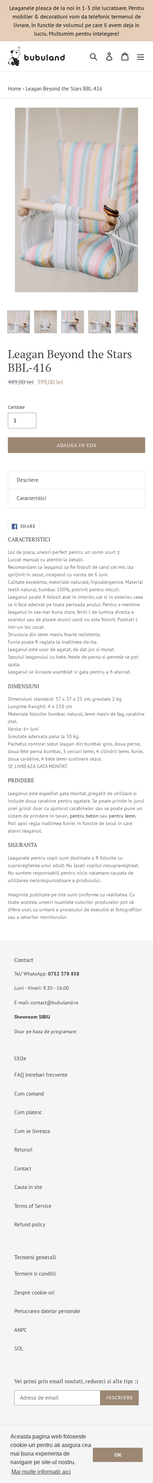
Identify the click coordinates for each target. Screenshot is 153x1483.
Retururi (23, 1149)
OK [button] (118, 1455)
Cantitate (16, 407)
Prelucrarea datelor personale (47, 1311)
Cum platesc (28, 1112)
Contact (22, 1168)
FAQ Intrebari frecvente (41, 1074)
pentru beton (84, 816)
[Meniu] (140, 56)
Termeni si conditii (35, 1273)
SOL (18, 1348)
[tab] (76, 480)
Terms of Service (33, 1206)
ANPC (20, 1330)
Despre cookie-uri (34, 1292)
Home (14, 88)
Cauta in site (28, 1187)
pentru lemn (122, 816)
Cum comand (29, 1093)
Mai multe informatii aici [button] (41, 1472)
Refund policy (29, 1224)
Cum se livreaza (32, 1131)
